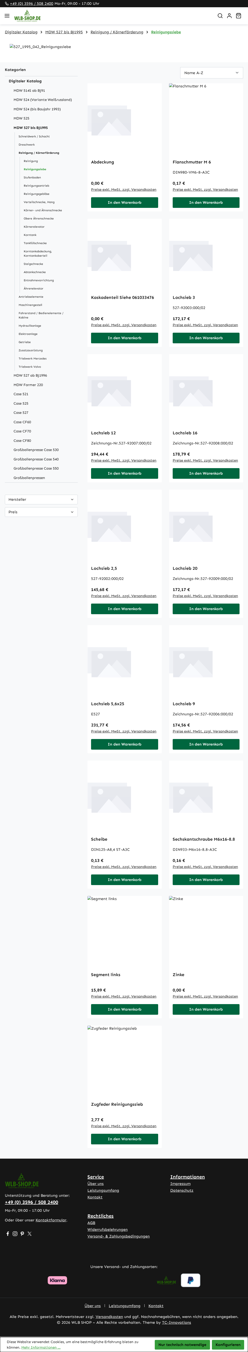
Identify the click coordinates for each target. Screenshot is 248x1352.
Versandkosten (109, 1316)
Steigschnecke (33, 264)
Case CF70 (22, 431)
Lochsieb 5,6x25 (107, 703)
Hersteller (17, 499)
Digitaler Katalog (25, 81)
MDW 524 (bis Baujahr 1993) (37, 109)
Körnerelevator (34, 226)
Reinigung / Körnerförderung (39, 153)
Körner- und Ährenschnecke (43, 210)
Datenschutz (182, 1190)
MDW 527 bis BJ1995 (31, 128)
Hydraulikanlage (30, 325)
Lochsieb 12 (103, 433)
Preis (12, 512)
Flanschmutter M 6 (192, 162)
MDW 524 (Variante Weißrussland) (43, 100)
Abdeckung (102, 162)
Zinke (178, 974)
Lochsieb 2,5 (104, 568)
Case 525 (21, 403)
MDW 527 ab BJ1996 (30, 375)
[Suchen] (220, 16)
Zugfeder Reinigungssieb (117, 1104)
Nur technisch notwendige (182, 1344)
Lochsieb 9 (184, 703)
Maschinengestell (30, 305)
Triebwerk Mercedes (32, 358)
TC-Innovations (176, 1322)
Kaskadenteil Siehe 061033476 (122, 297)
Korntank (30, 235)
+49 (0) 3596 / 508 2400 (31, 3)
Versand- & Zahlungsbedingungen (118, 1236)
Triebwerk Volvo (30, 366)
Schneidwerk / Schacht (34, 136)
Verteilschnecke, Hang (39, 202)
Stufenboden (32, 177)
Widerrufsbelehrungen (107, 1229)
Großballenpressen (29, 478)
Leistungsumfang (103, 1190)
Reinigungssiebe (35, 169)
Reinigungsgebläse (36, 194)
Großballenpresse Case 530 (36, 450)
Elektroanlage (28, 334)
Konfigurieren (228, 1344)
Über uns (95, 1183)
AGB (91, 1222)
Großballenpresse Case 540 (36, 459)
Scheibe (99, 839)
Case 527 (21, 412)
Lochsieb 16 (185, 433)
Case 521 (21, 394)
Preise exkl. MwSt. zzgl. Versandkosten (123, 189)
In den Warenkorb (124, 202)
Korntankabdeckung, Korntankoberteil (38, 253)
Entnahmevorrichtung (39, 280)
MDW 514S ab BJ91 (29, 90)
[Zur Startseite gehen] (112, 16)
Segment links (105, 974)
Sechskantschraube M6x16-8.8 (204, 839)
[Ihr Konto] (229, 16)
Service (95, 1177)
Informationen (187, 1177)
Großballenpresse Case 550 (36, 468)
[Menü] (7, 16)
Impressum (180, 1183)
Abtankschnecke (35, 272)
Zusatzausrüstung (31, 350)
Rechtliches (100, 1216)
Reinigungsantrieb (36, 185)
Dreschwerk (27, 144)
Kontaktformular (51, 1220)
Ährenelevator (33, 288)
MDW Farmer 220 (28, 385)
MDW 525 (21, 118)
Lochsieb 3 (184, 297)
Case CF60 (22, 422)
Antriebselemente (31, 296)
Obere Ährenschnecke (39, 218)
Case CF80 (22, 440)
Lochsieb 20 (185, 568)
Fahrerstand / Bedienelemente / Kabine (41, 315)
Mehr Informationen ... (41, 1347)
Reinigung (31, 161)
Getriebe (25, 342)
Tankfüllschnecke (35, 243)
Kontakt (94, 1197)
